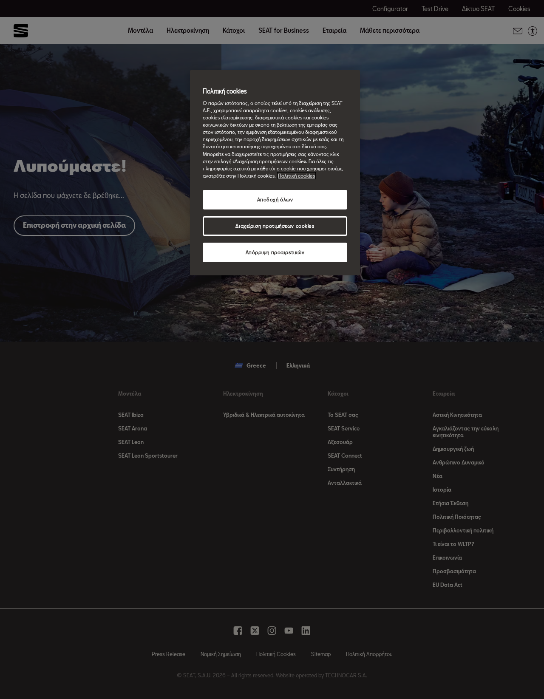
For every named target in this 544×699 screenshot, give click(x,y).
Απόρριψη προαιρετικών (275, 252)
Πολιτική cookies (296, 175)
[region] (275, 172)
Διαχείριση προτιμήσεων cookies (274, 226)
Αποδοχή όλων (275, 199)
